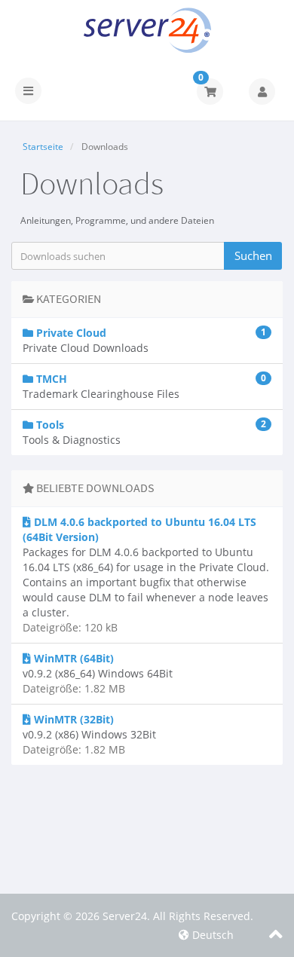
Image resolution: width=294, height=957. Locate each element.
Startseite (43, 146)
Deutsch (211, 935)
